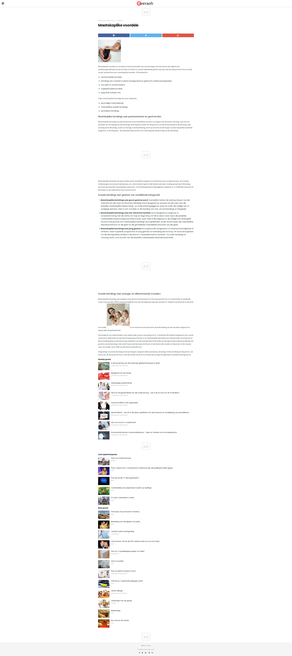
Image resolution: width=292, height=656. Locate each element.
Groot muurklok (117, 561)
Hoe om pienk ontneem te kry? (123, 571)
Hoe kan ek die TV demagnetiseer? (125, 478)
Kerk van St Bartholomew (121, 458)
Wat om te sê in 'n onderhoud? (123, 422)
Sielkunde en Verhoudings (106, 20)
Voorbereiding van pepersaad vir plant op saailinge (131, 488)
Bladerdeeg (115, 610)
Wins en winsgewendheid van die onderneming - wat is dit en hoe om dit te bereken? (145, 393)
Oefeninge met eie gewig (121, 601)
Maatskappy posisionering (121, 383)
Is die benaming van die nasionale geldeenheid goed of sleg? (135, 363)
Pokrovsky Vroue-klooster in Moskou (125, 512)
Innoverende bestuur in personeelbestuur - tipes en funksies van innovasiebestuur (144, 432)
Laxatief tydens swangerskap (122, 531)
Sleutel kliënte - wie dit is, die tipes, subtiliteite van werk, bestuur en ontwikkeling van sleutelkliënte (150, 412)
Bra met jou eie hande (120, 620)
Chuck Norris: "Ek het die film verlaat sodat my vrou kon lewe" (135, 541)
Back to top (146, 646)
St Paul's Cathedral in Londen (122, 497)
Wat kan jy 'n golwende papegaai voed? (127, 581)
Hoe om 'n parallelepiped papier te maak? (128, 551)
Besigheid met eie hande (121, 373)
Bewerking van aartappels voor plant (125, 521)
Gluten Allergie (117, 591)
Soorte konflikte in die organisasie (124, 403)
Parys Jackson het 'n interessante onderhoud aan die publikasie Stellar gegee (142, 468)
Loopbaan (120, 20)
